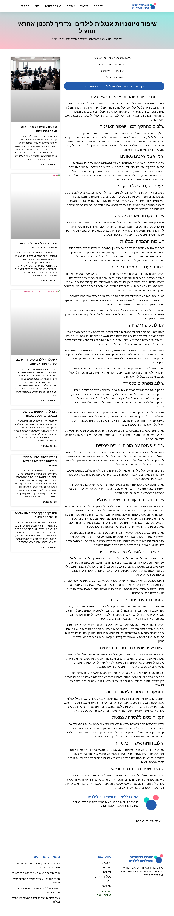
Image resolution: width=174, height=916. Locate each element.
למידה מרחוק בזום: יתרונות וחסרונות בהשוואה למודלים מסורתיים (40, 461)
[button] (68, 821)
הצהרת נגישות (104, 895)
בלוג (37, 6)
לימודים (71, 6)
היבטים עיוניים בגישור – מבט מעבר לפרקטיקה (35, 873)
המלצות (84, 6)
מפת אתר (106, 891)
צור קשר (25, 6)
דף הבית (98, 6)
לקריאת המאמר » (49, 164)
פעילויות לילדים (53, 6)
